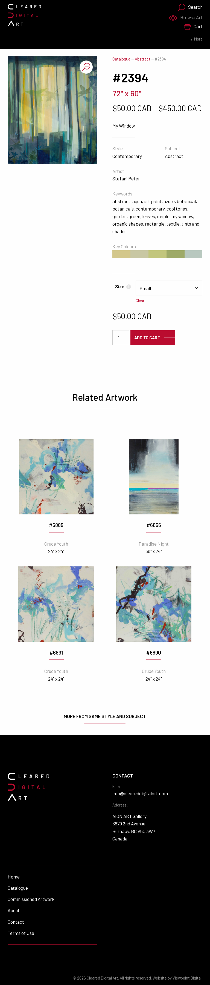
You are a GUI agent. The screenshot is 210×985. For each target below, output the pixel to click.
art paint (153, 201)
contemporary (150, 208)
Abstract (142, 59)
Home (14, 876)
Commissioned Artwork (31, 899)
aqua (137, 201)
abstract (121, 201)
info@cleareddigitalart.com (140, 793)
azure (169, 201)
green (134, 216)
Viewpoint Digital (187, 978)
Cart (198, 26)
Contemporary (127, 156)
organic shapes (127, 223)
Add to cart (147, 337)
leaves (148, 216)
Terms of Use (21, 933)
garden (119, 216)
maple (163, 216)
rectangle (155, 223)
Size (122, 286)
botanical (186, 201)
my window (182, 216)
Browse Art (191, 17)
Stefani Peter (126, 178)
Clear (140, 300)
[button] (86, 67)
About (14, 910)
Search (195, 7)
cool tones (177, 208)
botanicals (123, 208)
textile (173, 223)
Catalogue (121, 59)
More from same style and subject (105, 716)
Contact (16, 921)
